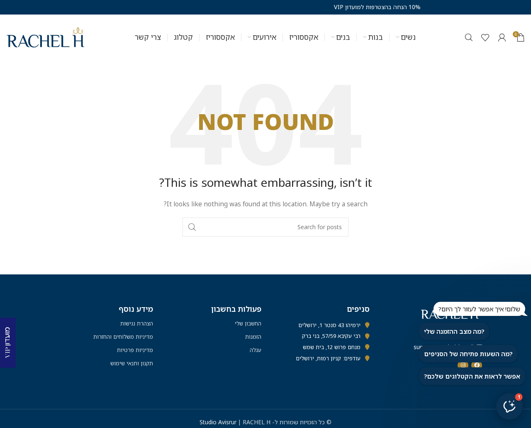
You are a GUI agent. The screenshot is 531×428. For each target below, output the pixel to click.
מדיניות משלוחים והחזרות (123, 336)
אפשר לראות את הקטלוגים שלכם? (472, 376)
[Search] (468, 37)
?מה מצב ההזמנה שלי (454, 331)
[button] (509, 406)
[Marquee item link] (360, 7)
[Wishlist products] (485, 37)
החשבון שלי (248, 323)
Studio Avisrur (219, 422)
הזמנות (253, 336)
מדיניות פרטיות (135, 350)
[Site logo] (46, 37)
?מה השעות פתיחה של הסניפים (468, 354)
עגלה (255, 350)
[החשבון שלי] (502, 37)
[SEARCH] (192, 227)
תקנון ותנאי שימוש (131, 363)
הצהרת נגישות (136, 323)
